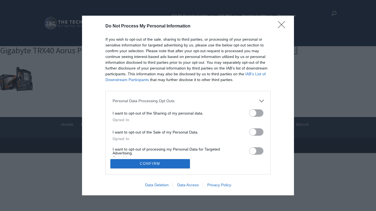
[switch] (256, 113)
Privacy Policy (219, 185)
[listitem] (188, 101)
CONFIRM (150, 164)
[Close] (283, 26)
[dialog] (188, 105)
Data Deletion (157, 185)
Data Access (188, 185)
